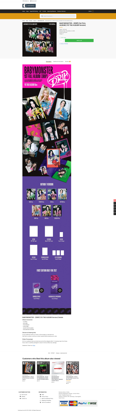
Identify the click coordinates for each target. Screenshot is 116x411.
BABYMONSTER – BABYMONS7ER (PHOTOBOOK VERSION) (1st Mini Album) (57, 378)
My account (33, 1)
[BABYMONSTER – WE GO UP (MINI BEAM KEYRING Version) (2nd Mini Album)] (43, 367)
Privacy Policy (45, 396)
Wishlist (23, 396)
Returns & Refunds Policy (47, 398)
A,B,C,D (34, 20)
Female (30, 20)
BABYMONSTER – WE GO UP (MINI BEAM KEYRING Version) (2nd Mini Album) (43, 378)
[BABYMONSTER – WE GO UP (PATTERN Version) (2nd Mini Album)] (72, 367)
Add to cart (79, 40)
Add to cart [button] (28, 383)
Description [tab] (48, 61)
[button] (91, 11)
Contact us (26, 1)
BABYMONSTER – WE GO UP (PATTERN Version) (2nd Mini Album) (72, 378)
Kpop (27, 20)
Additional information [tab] (58, 61)
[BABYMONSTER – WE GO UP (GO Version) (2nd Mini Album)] (28, 367)
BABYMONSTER (41, 20)
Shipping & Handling (46, 400)
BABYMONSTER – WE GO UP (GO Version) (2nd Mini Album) (28, 378)
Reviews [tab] (67, 61)
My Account (24, 394)
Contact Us (24, 398)
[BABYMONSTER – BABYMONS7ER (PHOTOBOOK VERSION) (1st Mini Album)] (58, 367)
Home (23, 20)
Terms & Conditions (46, 402)
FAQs (34, 345)
